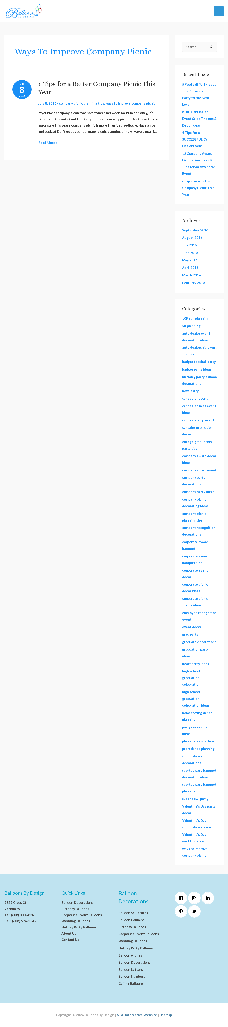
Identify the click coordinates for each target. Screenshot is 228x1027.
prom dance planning (198, 749)
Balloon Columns (131, 920)
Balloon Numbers (131, 976)
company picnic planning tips (81, 103)
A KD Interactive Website (137, 1015)
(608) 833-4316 (23, 915)
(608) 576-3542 (24, 921)
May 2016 (189, 260)
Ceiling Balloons (130, 983)
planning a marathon (198, 741)
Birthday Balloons (75, 909)
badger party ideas (196, 369)
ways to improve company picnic (130, 103)
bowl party (190, 391)
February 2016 (193, 283)
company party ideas (198, 492)
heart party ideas (195, 664)
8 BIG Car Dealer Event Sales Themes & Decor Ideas (199, 118)
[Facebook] (182, 898)
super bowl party (195, 799)
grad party (190, 634)
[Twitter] (195, 911)
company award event (199, 470)
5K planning (191, 326)
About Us (68, 933)
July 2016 (189, 245)
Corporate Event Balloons (81, 915)
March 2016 (191, 275)
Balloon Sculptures (133, 913)
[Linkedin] (209, 898)
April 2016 (190, 268)
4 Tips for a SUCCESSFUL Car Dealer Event (195, 139)
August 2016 (192, 238)
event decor (191, 627)
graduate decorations (199, 642)
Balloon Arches (130, 955)
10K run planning (195, 318)
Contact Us (70, 940)
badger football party (199, 362)
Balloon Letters (130, 969)
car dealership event (198, 420)
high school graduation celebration (191, 677)
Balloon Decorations (77, 902)
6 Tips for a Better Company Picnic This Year (198, 187)
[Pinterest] (182, 911)
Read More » (47, 142)
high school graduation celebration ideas (195, 698)
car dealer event (195, 398)
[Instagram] (195, 898)
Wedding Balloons (75, 921)
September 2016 (195, 230)
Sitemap (165, 1015)
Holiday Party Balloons (78, 927)
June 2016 (190, 253)
